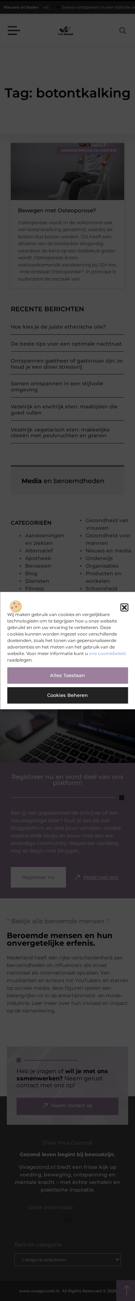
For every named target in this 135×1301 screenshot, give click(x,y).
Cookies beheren (67, 695)
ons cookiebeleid (107, 653)
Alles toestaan (67, 675)
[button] (124, 607)
